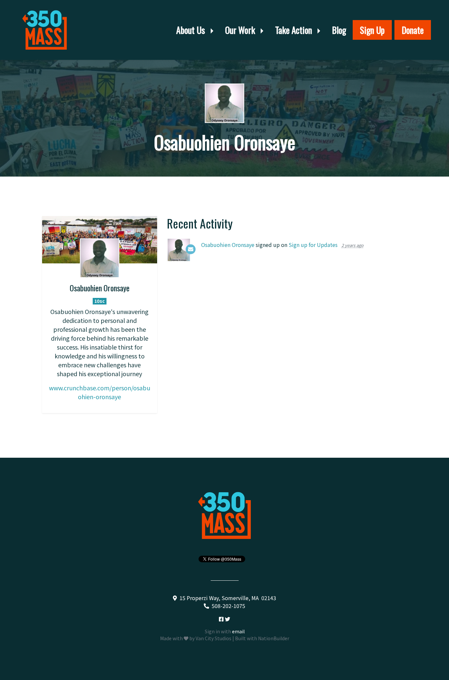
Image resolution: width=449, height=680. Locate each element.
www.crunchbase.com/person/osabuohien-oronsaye (99, 392)
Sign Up (372, 29)
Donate (413, 29)
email (238, 631)
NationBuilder (273, 638)
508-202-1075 (228, 606)
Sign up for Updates (313, 245)
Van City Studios (213, 638)
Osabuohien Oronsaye (227, 245)
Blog (339, 29)
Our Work (241, 29)
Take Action (294, 29)
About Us (191, 29)
